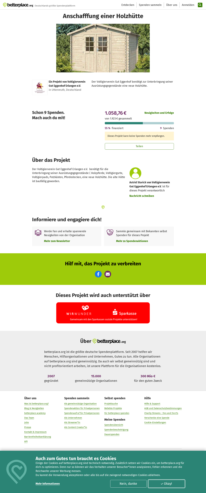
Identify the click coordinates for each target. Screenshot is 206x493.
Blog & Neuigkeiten (34, 408)
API (26, 441)
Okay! (168, 484)
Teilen (139, 146)
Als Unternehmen (73, 417)
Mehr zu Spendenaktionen (132, 241)
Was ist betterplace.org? (36, 403)
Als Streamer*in (72, 422)
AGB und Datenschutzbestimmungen (163, 408)
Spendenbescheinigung (116, 429)
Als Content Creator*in (75, 427)
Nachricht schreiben (141, 196)
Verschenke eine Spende (156, 417)
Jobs (26, 422)
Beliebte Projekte (113, 408)
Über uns (171, 5)
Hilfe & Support (152, 403)
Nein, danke (128, 484)
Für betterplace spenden (116, 413)
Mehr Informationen (48, 483)
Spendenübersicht (113, 424)
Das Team (29, 417)
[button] (98, 274)
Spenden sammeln (150, 5)
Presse (27, 427)
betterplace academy (35, 413)
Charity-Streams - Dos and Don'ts (161, 413)
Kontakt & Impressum (35, 432)
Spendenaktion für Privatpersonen (82, 408)
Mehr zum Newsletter (57, 241)
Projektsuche (111, 403)
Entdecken (127, 5)
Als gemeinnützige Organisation (80, 403)
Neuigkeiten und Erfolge (159, 113)
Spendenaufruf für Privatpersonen (82, 413)
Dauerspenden (111, 434)
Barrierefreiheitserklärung (37, 436)
